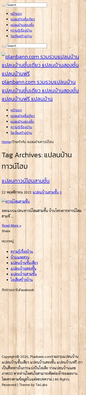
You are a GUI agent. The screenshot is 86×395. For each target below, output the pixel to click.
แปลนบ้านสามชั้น (46, 192)
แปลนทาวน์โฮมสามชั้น (26, 181)
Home (6, 141)
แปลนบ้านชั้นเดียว (23, 19)
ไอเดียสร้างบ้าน (21, 36)
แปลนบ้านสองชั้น (22, 24)
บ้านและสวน (20, 257)
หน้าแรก (16, 13)
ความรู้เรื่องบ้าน (21, 30)
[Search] (3, 6)
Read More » (11, 225)
